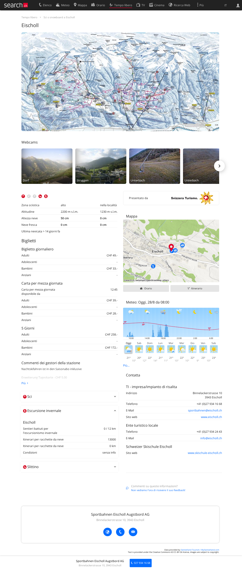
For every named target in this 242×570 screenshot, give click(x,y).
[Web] (107, 532)
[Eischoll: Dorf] (46, 166)
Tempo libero (29, 17)
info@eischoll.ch (211, 438)
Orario (148, 288)
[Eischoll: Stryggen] (100, 166)
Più (23, 383)
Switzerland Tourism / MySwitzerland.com (200, 549)
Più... (126, 365)
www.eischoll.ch (211, 417)
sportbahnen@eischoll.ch (205, 410)
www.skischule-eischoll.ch (205, 453)
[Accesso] (238, 5)
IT (225, 5)
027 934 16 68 (142, 563)
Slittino (33, 466)
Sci (29, 396)
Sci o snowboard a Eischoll (59, 17)
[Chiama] (120, 532)
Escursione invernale (44, 410)
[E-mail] (133, 532)
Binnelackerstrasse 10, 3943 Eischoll (120, 520)
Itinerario (196, 288)
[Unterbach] (154, 166)
